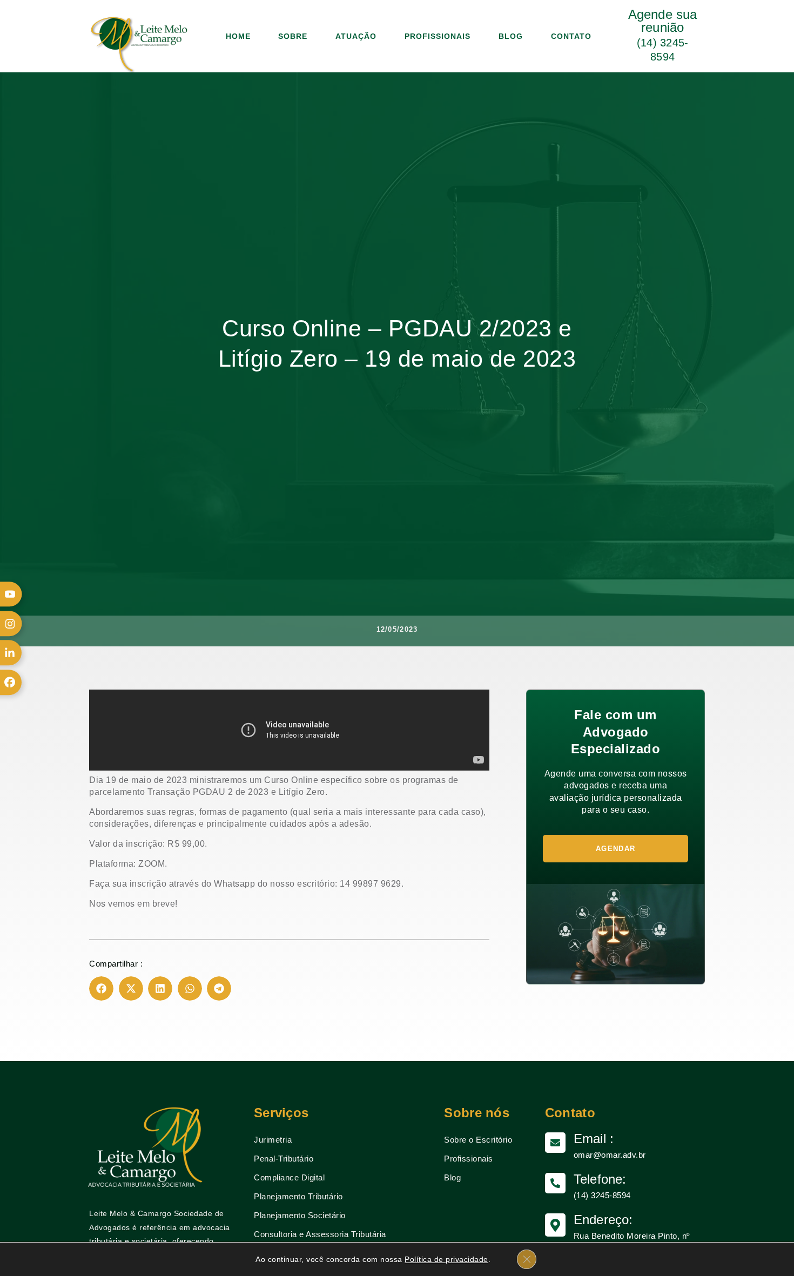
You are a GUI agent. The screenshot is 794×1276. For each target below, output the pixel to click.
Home (238, 36)
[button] (101, 988)
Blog (511, 36)
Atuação (355, 36)
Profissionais (437, 36)
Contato (571, 36)
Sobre (292, 36)
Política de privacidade (446, 1259)
